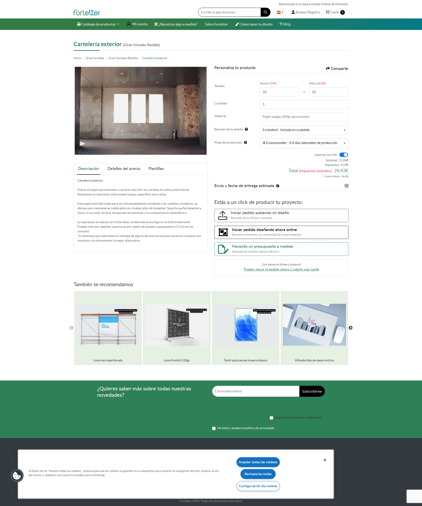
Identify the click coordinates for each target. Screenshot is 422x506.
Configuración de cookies (258, 486)
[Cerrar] (325, 460)
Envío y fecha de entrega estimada (244, 186)
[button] (276, 186)
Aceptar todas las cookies (258, 462)
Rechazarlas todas (258, 474)
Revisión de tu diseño (228, 129)
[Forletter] (87, 12)
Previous (71, 328)
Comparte (339, 69)
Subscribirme (312, 391)
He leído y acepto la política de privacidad (245, 428)
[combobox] (280, 12)
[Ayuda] (245, 129)
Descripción (88, 169)
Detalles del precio (123, 169)
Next (350, 328)
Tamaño (219, 86)
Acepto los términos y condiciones (298, 417)
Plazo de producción (228, 142)
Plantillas (156, 169)
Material (220, 116)
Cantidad (220, 103)
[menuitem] (98, 24)
